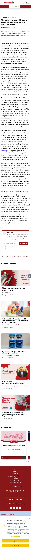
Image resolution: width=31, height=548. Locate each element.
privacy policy (5, 248)
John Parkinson (7, 292)
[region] (15, 532)
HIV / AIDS (25, 256)
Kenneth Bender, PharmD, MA (11, 324)
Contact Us (15, 475)
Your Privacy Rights (15, 482)
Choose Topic (14, 6)
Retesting (4, 151)
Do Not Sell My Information (15, 477)
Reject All (15, 541)
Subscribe (22, 243)
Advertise (15, 471)
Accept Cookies (15, 545)
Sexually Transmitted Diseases (13, 256)
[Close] (29, 518)
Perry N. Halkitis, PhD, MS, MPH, (12, 386)
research (4, 205)
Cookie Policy (26, 533)
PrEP (3, 256)
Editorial (15, 473)
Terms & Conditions (15, 480)
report (20, 137)
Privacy (15, 478)
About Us (15, 469)
